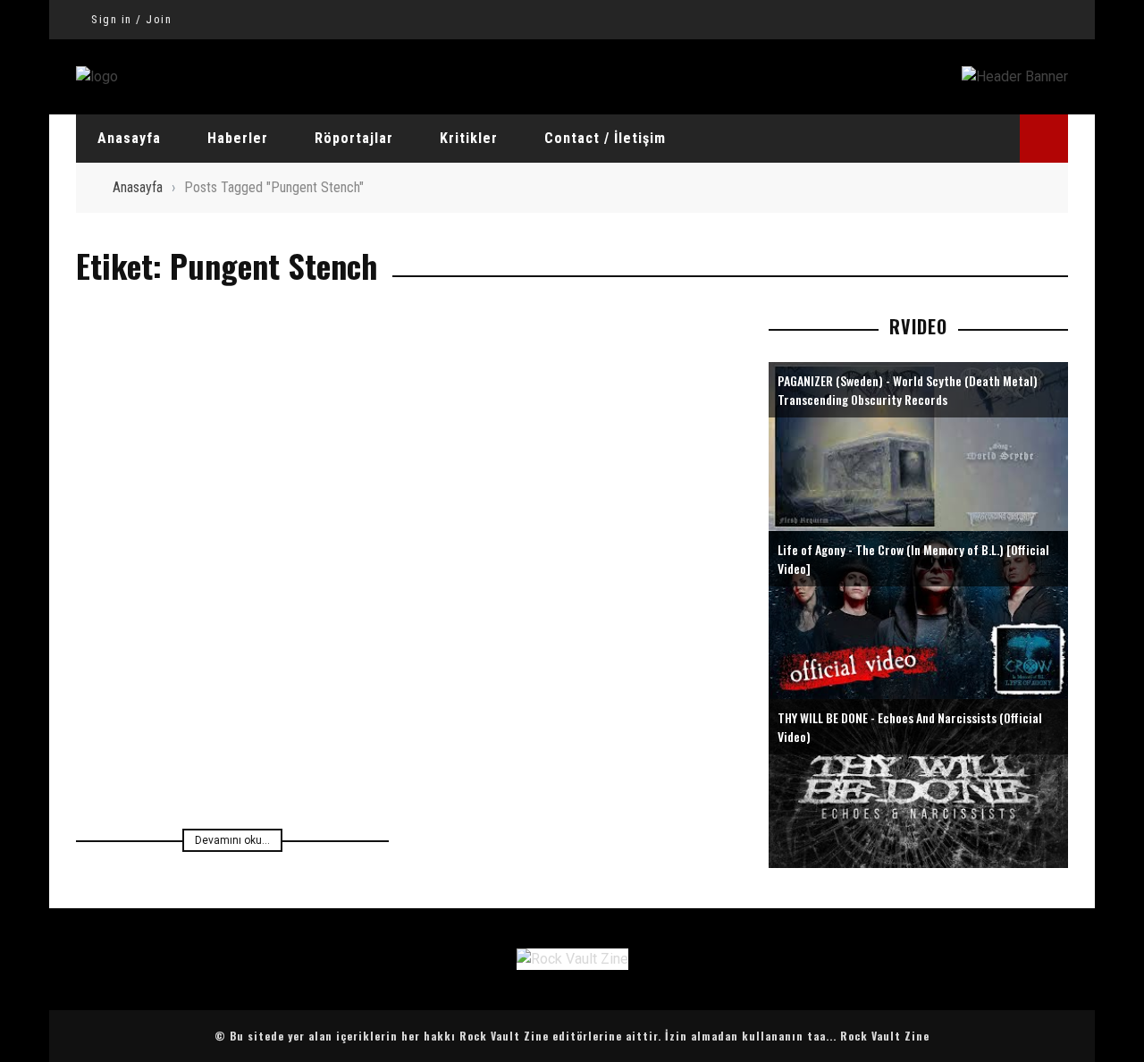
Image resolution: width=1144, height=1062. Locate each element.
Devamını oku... (232, 840)
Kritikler (469, 138)
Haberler (237, 138)
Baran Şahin (322, 690)
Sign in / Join (131, 19)
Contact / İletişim (605, 138)
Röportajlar (354, 138)
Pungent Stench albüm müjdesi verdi (232, 661)
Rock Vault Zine (885, 1035)
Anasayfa (129, 138)
